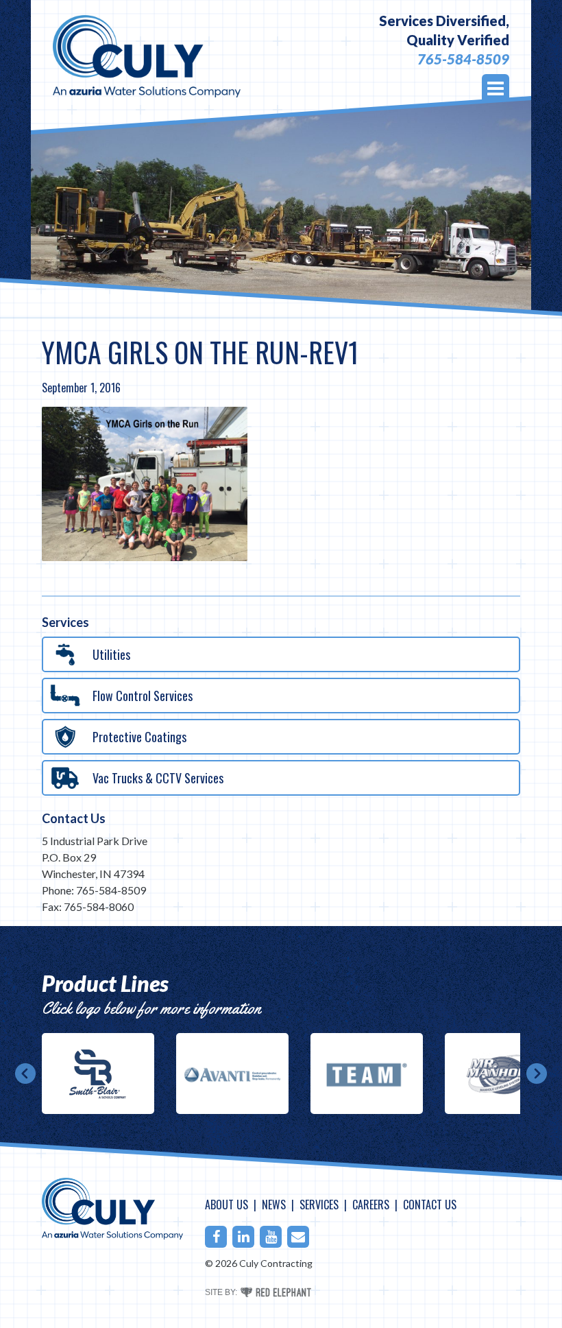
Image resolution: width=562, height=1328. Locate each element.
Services (319, 1204)
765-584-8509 (463, 59)
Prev (25, 1073)
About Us (226, 1204)
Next (537, 1073)
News (274, 1204)
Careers (370, 1204)
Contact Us (74, 818)
